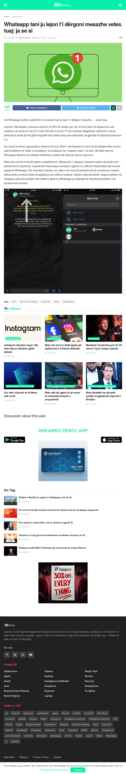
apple (55, 713)
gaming (22, 718)
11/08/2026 (92, 353)
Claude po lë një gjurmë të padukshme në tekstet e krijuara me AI (52, 535)
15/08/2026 (25, 501)
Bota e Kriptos (12, 695)
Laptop (48, 695)
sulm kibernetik (13, 735)
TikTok (68, 735)
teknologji (41, 735)
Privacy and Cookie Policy (54, 769)
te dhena (28, 735)
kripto (19, 724)
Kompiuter (50, 686)
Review (89, 676)
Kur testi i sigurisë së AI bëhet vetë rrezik (20, 394)
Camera (48, 671)
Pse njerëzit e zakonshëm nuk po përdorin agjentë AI (46, 522)
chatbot (76, 713)
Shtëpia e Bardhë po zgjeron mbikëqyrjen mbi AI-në (45, 497)
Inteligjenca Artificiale (19, 386)
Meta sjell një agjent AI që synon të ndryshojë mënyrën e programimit (62, 396)
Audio (7, 681)
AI (7, 713)
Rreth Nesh (9, 757)
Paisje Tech (91, 671)
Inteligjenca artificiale (75, 718)
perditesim (22, 730)
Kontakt (57, 757)
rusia (61, 730)
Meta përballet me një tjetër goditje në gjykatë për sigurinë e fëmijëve (103, 396)
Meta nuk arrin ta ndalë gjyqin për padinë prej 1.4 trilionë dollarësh (63, 346)
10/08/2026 (10, 400)
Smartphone (91, 686)
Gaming (48, 676)
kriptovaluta (50, 724)
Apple (7, 676)
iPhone (9, 724)
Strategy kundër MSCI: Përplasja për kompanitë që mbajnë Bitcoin (52, 547)
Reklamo (24, 757)
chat (14, 301)
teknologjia (56, 735)
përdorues (50, 730)
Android (15, 713)
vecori (89, 735)
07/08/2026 (51, 404)
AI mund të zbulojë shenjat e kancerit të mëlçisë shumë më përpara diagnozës (58, 509)
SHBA (84, 730)
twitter (79, 735)
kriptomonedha (33, 724)
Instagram (55, 718)
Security (89, 681)
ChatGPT (88, 713)
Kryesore (93, 339)
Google (33, 718)
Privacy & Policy (41, 757)
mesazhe (46, 301)
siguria (94, 730)
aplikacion (28, 713)
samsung (73, 730)
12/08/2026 (51, 353)
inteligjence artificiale (99, 718)
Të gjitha (90, 690)
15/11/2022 (9, 37)
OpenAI (9, 730)
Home (6, 16)
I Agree (78, 769)
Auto (6, 686)
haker (43, 718)
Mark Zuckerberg (28, 301)
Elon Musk (102, 713)
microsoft (106, 724)
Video (99, 735)
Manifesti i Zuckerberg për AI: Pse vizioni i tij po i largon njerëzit (104, 346)
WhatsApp (68, 301)
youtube (15, 741)
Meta (56, 301)
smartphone (107, 730)
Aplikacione (17, 16)
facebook (10, 718)
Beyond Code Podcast (16, 690)
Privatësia (36, 730)
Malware (64, 724)
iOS (115, 718)
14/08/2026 (10, 356)
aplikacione (43, 713)
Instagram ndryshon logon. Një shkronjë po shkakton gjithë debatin (21, 348)
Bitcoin (65, 713)
